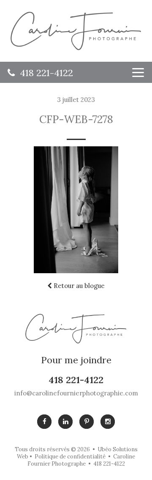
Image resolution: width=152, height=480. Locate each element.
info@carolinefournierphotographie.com (76, 393)
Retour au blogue (78, 286)
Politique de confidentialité (70, 456)
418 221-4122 (44, 73)
